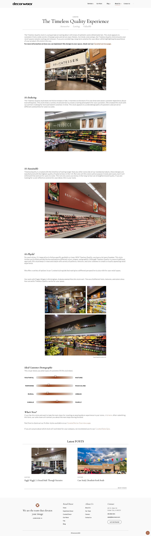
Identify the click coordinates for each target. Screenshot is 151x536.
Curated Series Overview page (79, 423)
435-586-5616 (111, 514)
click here (108, 415)
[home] (26, 3)
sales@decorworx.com (113, 517)
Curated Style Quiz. (102, 429)
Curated (75, 17)
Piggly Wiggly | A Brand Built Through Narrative (43, 480)
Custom (27, 477)
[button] (90, 3)
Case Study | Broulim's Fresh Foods (91, 480)
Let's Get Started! (114, 522)
